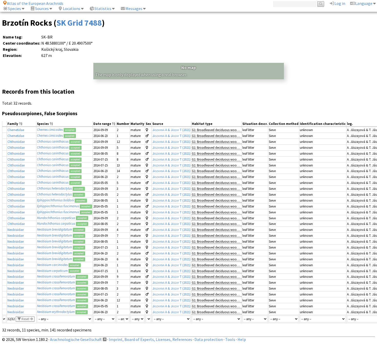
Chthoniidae (16, 142)
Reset (25, 319)
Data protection (208, 339)
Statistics (102, 8)
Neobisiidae (15, 230)
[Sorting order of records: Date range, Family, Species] (113, 124)
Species (14, 8)
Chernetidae (15, 130)
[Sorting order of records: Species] (51, 124)
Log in (339, 3)
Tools (230, 339)
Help (241, 339)
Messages (133, 8)
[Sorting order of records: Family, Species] (21, 124)
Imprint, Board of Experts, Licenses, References (150, 339)
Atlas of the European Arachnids (35, 3)
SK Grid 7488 (79, 23)
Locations (71, 8)
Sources (42, 8)
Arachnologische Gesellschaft (76, 339)
